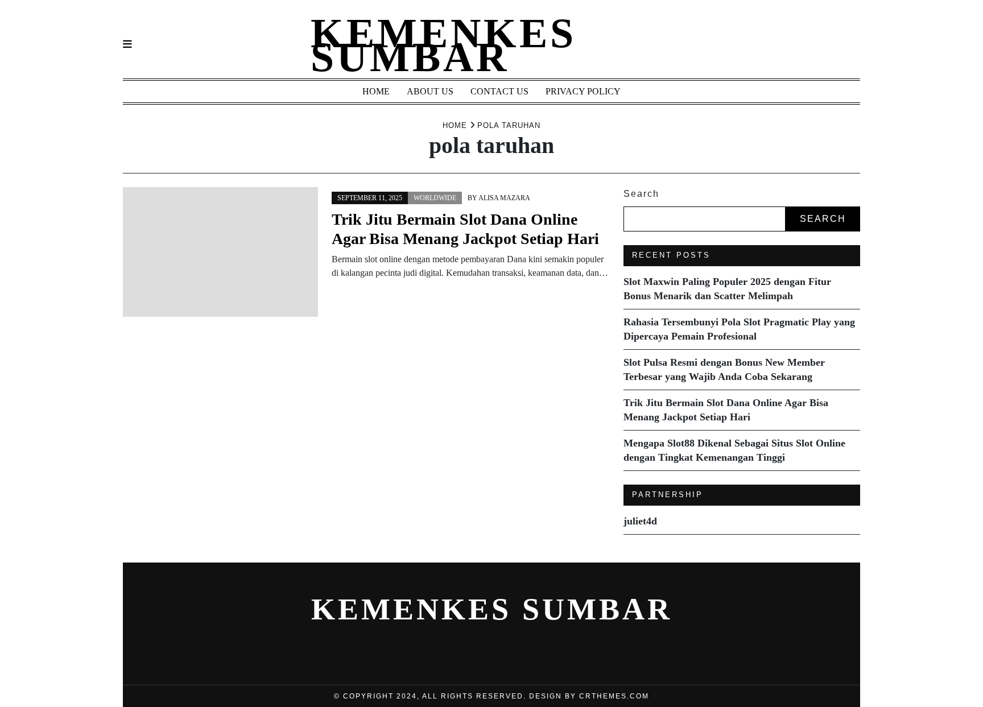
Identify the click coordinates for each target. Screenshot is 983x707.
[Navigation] (127, 44)
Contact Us (499, 91)
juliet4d (640, 521)
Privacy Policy (583, 91)
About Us (430, 91)
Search (641, 194)
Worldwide (435, 198)
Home (376, 91)
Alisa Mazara (504, 198)
